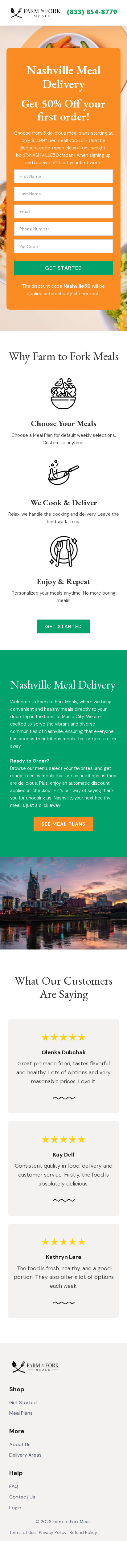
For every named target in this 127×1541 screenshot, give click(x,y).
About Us (20, 1444)
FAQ (13, 1486)
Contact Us (22, 1497)
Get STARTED (63, 268)
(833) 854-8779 (92, 12)
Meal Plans (21, 1413)
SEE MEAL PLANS (63, 824)
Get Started (23, 1402)
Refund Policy (83, 1532)
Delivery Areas (25, 1455)
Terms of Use (22, 1532)
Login (15, 1507)
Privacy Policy (53, 1532)
